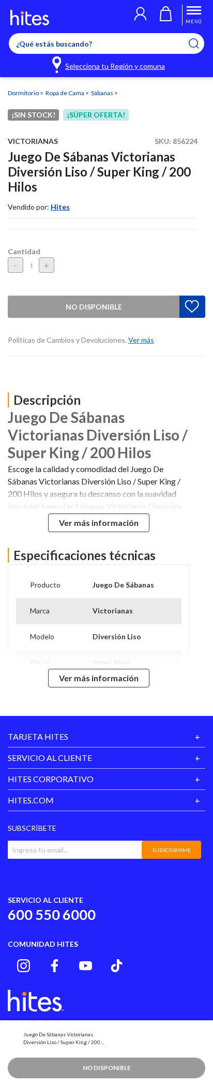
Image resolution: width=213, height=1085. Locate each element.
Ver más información (99, 522)
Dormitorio (24, 93)
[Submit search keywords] (200, 43)
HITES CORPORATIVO (51, 779)
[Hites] (29, 17)
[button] (140, 15)
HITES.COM (31, 800)
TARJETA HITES (38, 736)
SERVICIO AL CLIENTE (50, 758)
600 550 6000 (52, 914)
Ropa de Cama (65, 93)
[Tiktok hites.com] (116, 965)
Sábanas (102, 93)
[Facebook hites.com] (54, 965)
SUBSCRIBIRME (172, 850)
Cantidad (24, 251)
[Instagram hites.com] (23, 965)
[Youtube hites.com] (85, 965)
